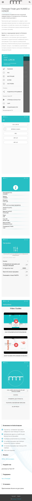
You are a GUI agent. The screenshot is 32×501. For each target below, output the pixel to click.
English (18, 496)
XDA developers (9, 459)
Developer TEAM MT (16, 499)
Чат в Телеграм (6, 478)
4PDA (3, 459)
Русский (14, 496)
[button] (29, 2)
